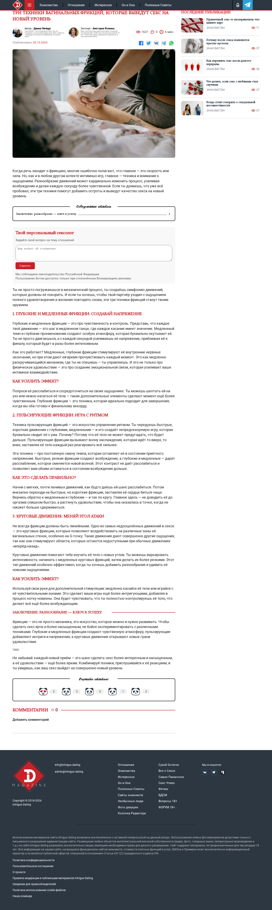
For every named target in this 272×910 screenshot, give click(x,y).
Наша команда (22, 896)
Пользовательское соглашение (33, 866)
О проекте (19, 872)
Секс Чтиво (167, 783)
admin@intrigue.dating (69, 771)
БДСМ (163, 795)
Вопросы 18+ (168, 801)
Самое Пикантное (171, 777)
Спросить (25, 265)
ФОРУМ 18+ (167, 807)
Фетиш (163, 789)
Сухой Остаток (169, 765)
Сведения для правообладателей (34, 884)
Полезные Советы (158, 5)
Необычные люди (130, 801)
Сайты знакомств (130, 795)
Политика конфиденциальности (34, 860)
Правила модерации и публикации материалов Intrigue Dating (53, 878)
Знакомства (48, 5)
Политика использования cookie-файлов (39, 890)
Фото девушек (128, 807)
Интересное (103, 5)
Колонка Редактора (132, 813)
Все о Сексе (167, 771)
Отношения (76, 5)
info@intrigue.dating (67, 764)
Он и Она (128, 5)
